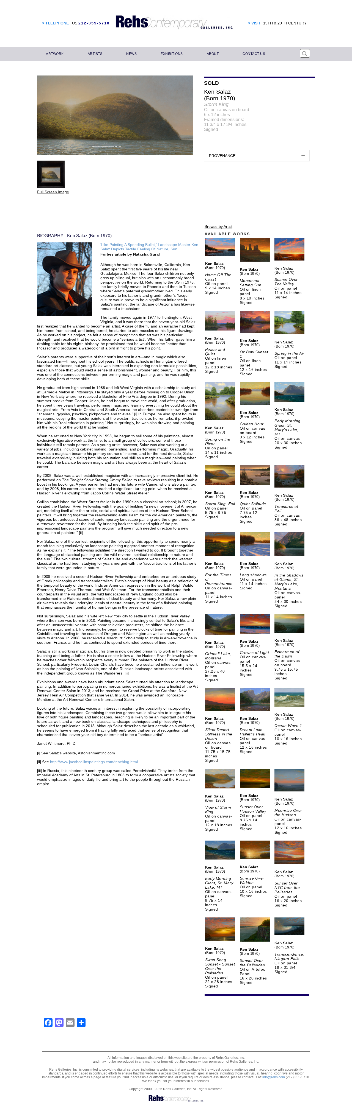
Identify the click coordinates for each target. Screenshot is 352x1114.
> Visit (254, 23)
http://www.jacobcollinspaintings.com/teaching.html (94, 762)
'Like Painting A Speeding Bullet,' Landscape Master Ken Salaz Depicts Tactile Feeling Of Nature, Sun (149, 246)
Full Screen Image (53, 192)
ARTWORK (55, 54)
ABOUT (213, 54)
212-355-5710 (94, 23)
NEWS (131, 54)
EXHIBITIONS (172, 54)
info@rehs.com (273, 1077)
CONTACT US (254, 54)
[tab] (256, 155)
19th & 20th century (285, 23)
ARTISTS (95, 54)
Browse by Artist (218, 226)
